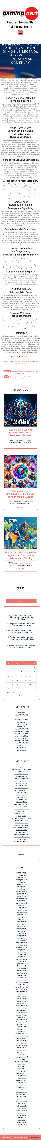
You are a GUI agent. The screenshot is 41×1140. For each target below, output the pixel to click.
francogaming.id (21, 1008)
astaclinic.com (21, 832)
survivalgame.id (21, 959)
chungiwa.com (21, 806)
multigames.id (21, 1108)
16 (34, 676)
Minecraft (29, 361)
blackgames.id (21, 999)
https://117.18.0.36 (21, 715)
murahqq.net (21, 727)
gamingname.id (21, 1076)
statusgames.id (21, 1110)
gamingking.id (21, 1078)
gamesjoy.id (21, 1038)
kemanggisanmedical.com (21, 818)
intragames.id (21, 968)
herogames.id (21, 901)
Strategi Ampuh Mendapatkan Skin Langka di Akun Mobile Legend (20, 494)
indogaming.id (21, 877)
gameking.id (21, 1115)
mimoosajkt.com (21, 802)
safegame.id (21, 961)
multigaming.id (21, 1092)
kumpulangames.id (21, 982)
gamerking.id (21, 1066)
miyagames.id (21, 994)
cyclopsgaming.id (21, 1057)
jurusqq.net (21, 722)
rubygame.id (21, 952)
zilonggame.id (21, 950)
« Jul (21, 696)
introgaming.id (21, 971)
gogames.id (21, 1103)
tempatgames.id (21, 973)
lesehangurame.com (21, 767)
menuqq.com (21, 750)
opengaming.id (21, 943)
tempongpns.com (21, 772)
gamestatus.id (21, 1117)
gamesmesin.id (21, 891)
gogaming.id (21, 1085)
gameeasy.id (21, 1113)
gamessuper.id (21, 898)
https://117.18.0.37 (21, 738)
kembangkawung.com (21, 804)
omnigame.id (21, 980)
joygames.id (21, 1040)
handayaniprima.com (21, 778)
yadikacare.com (21, 830)
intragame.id (21, 978)
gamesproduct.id (21, 992)
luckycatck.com (21, 783)
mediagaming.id (21, 1050)
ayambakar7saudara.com (21, 769)
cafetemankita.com (21, 797)
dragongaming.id (21, 1087)
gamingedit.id (21, 1003)
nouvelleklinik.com (21, 823)
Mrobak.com (21, 792)
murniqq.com (21, 748)
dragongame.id (21, 1124)
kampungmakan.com (21, 781)
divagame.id (21, 936)
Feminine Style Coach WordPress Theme (15, 1137)
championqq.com (21, 741)
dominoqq (21, 854)
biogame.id (21, 985)
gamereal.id (21, 1010)
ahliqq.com (21, 717)
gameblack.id (21, 1024)
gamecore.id (21, 915)
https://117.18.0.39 (21, 720)
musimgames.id (21, 910)
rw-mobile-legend (22, 356)
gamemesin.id (21, 917)
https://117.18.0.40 (21, 743)
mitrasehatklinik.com (21, 813)
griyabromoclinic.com (21, 841)
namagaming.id (21, 880)
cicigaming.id (21, 1001)
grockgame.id (21, 957)
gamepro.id (21, 1120)
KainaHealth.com (21, 825)
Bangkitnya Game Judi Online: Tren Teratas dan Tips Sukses (22, 625)
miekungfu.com (21, 795)
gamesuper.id (21, 924)
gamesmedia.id (21, 1045)
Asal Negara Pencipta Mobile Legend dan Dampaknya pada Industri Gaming (20, 555)
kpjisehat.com (21, 811)
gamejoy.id (21, 1064)
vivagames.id (21, 908)
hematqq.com (21, 745)
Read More (20, 446)
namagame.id (21, 938)
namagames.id (21, 912)
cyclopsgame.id (21, 1059)
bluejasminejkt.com (21, 790)
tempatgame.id (21, 989)
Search (21, 588)
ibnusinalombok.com (21, 834)
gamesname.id (21, 1101)
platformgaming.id (21, 1080)
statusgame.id (21, 887)
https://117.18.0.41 (21, 729)
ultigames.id (21, 1106)
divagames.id (21, 905)
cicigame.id (21, 1031)
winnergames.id (21, 945)
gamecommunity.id (21, 1062)
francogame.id (21, 1022)
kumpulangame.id (21, 987)
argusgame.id (21, 954)
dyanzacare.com (21, 839)
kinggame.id (21, 1122)
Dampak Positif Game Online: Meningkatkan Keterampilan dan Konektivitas (22, 617)
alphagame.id (21, 1029)
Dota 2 (12, 361)
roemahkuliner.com (21, 774)
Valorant (23, 363)
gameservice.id (21, 1013)
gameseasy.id (21, 1096)
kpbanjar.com (21, 816)
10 (8, 676)
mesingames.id (21, 903)
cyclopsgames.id (21, 1043)
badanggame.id (21, 1034)
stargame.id (21, 940)
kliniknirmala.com (21, 820)
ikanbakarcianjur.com (21, 809)
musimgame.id (21, 929)
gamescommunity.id (21, 1036)
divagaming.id (21, 875)
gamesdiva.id (21, 896)
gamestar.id (21, 926)
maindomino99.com (21, 731)
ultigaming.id (21, 1090)
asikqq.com (21, 713)
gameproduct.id (21, 1015)
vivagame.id (21, 933)
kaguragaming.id (21, 1073)
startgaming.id (21, 884)
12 (17, 676)
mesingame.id (21, 931)
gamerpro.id (21, 1068)
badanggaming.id (21, 1020)
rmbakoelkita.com (21, 785)
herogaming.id (21, 873)
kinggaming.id (21, 1082)
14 (25, 676)
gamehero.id (21, 919)
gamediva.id (21, 922)
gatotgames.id (21, 996)
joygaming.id (21, 1052)
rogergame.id (21, 1026)
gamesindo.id (21, 894)
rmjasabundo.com (21, 799)
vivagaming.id (21, 882)
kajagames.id (21, 1048)
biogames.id (21, 966)
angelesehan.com (21, 788)
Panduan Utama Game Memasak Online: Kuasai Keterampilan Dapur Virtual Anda (22, 639)
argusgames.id (21, 947)
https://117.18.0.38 (21, 734)
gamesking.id (21, 1099)
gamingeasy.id (21, 1071)
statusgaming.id (21, 1094)
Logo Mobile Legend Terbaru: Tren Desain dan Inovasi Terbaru (20, 432)
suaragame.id (21, 975)
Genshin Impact (20, 361)
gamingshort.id (21, 1006)
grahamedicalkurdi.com (21, 837)
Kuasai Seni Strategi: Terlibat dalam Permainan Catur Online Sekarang (22, 646)
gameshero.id (21, 889)
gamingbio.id (21, 964)
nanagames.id (21, 1054)
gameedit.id (21, 1017)
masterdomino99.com (21, 736)
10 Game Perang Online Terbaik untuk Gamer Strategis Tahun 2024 (22, 631)
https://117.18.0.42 (21, 724)
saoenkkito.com (21, 776)
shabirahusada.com (21, 827)
